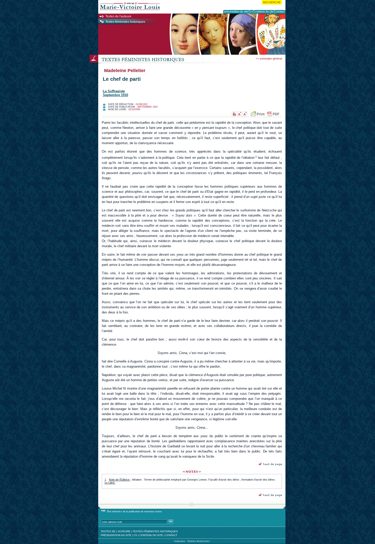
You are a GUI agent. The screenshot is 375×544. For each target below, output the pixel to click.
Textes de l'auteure (118, 16)
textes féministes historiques (155, 531)
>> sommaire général (269, 58)
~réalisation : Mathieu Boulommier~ (191, 541)
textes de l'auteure (115, 531)
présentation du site (116, 535)
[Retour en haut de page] (270, 464)
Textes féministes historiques (125, 22)
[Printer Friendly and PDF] (264, 114)
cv (135, 535)
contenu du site (151, 535)
